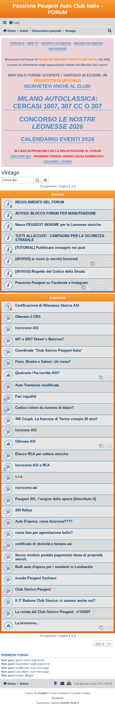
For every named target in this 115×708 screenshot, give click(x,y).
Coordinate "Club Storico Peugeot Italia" (48, 350)
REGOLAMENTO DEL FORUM (39, 202)
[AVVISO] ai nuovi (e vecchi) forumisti (46, 259)
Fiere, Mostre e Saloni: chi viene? (43, 362)
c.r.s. (19, 476)
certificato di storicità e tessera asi (43, 544)
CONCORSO (57, 123)
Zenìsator (57, 697)
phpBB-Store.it (70, 702)
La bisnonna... (27, 623)
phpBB (42, 693)
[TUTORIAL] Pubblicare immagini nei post (50, 248)
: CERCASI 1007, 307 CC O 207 (57, 102)
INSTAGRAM (57, 48)
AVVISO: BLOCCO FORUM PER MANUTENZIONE (55, 213)
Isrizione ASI (26, 430)
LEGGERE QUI (20, 156)
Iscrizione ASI (27, 328)
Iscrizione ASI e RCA (32, 465)
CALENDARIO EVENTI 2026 (57, 139)
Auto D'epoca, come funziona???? (43, 521)
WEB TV (32, 43)
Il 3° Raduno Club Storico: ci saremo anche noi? (55, 601)
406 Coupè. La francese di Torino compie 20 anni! (56, 419)
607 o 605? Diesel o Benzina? (39, 339)
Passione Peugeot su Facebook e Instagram (51, 283)
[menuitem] (14, 23)
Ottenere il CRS (28, 317)
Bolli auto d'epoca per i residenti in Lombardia (54, 567)
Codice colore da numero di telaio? (44, 408)
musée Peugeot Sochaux (35, 578)
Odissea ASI (25, 441)
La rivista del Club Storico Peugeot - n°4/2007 (52, 612)
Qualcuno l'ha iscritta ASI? (37, 373)
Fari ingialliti (25, 396)
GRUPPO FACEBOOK (56, 43)
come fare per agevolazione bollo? (44, 533)
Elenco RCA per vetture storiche (41, 454)
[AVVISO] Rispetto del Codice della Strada (50, 271)
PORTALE (17, 43)
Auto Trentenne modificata (37, 385)
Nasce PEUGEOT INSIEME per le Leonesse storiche (58, 225)
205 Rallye (23, 510)
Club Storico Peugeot (33, 589)
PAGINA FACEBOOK (88, 43)
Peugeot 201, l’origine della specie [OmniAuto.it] (55, 499)
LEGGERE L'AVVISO (57, 161)
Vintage (10, 173)
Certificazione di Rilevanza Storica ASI (47, 305)
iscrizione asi (26, 488)
